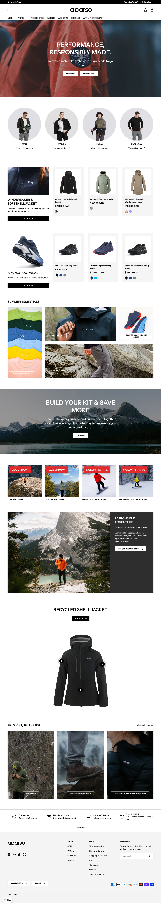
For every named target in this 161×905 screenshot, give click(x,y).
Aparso (15, 894)
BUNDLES (51, 18)
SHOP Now (28, 285)
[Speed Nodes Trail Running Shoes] (138, 249)
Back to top (80, 828)
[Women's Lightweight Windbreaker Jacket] (138, 182)
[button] (152, 10)
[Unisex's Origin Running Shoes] (103, 249)
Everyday (136, 144)
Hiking (99, 144)
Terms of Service (96, 846)
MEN (10, 18)
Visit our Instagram (145, 725)
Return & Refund (96, 851)
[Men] (24, 124)
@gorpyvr (31, 794)
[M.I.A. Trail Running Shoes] (68, 249)
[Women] (62, 124)
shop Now (28, 219)
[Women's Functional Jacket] (103, 182)
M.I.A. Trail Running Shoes (66, 265)
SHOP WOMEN (89, 74)
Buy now (79, 619)
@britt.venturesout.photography (130, 794)
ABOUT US (63, 18)
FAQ (91, 860)
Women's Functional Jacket (102, 199)
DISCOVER (75, 18)
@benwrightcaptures (80, 794)
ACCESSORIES (37, 18)
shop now (80, 436)
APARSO (71, 860)
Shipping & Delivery (98, 855)
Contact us (94, 865)
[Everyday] (136, 124)
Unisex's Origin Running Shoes (100, 267)
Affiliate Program (96, 874)
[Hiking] (99, 124)
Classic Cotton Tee (21, 374)
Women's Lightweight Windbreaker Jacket (134, 200)
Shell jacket (57, 335)
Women (62, 144)
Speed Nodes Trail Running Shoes (137, 267)
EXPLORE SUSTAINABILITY (128, 549)
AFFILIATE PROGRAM (93, 18)
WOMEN (21, 18)
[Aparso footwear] (28, 250)
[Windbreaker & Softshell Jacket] (28, 181)
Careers (92, 869)
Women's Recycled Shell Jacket (66, 200)
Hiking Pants (59, 370)
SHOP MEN (70, 74)
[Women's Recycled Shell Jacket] (68, 182)
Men (24, 144)
